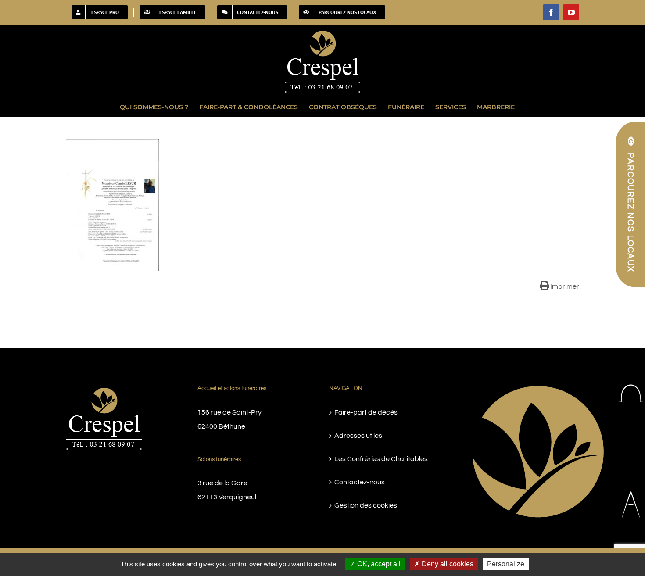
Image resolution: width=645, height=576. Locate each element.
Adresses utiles (358, 435)
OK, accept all (378, 564)
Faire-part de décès (366, 412)
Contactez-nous (359, 482)
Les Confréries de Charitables (381, 458)
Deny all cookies (446, 564)
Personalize (505, 564)
